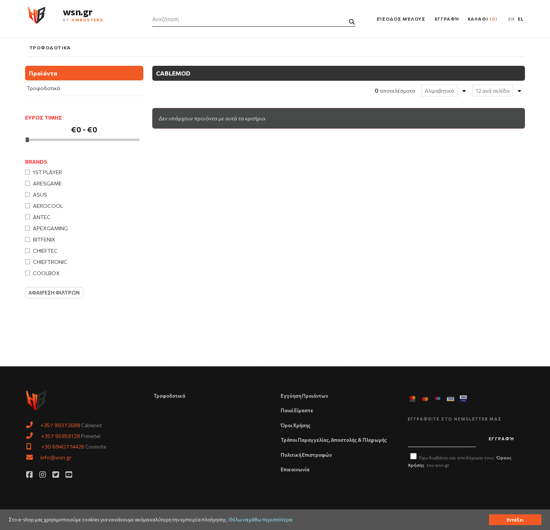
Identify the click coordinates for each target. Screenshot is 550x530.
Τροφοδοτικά (50, 47)
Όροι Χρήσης (296, 425)
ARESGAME (47, 183)
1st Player (47, 172)
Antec (42, 217)
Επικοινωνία (295, 469)
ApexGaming (50, 228)
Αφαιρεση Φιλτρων (54, 293)
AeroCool (48, 206)
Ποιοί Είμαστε (297, 410)
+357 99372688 (60, 425)
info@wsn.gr (55, 457)
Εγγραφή (447, 18)
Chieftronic (50, 262)
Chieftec (45, 250)
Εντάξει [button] (515, 519)
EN (511, 18)
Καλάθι (481, 18)
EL (521, 18)
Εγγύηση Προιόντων (304, 396)
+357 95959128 (60, 435)
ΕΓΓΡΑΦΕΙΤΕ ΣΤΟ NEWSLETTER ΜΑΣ (455, 418)
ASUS (40, 194)
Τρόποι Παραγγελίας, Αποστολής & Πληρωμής (334, 440)
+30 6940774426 (63, 446)
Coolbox (46, 273)
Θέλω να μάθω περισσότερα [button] (260, 520)
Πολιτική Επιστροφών (306, 455)
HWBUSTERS (87, 20)
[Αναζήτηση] (351, 22)
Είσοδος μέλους (401, 18)
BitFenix (44, 239)
